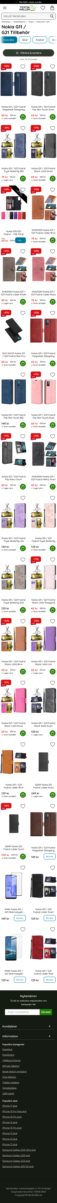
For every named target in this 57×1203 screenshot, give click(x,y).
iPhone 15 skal (9, 1133)
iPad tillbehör (9, 1077)
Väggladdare (9, 1088)
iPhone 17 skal (9, 1106)
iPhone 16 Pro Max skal (14, 1111)
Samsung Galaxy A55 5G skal (18, 1166)
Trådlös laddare (10, 1082)
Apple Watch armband (14, 1071)
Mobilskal (7, 1049)
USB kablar (8, 1093)
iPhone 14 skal (9, 1139)
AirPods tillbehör (10, 1066)
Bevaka (50, 856)
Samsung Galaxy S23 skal (16, 1161)
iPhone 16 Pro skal (12, 1116)
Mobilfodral (8, 1055)
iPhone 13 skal (9, 1144)
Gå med (46, 1012)
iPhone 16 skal (9, 1122)
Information (10, 1036)
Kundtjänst (9, 1026)
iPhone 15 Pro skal (12, 1128)
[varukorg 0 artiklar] (52, 8)
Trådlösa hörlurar (11, 1060)
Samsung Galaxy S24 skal (16, 1155)
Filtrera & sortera (30, 52)
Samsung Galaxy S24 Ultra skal (19, 1150)
